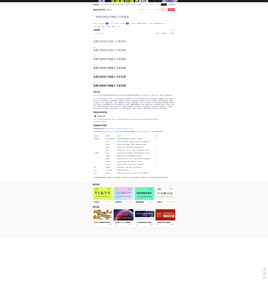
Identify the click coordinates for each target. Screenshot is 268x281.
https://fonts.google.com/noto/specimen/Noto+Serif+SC (118, 128)
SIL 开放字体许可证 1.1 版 (107, 131)
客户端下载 (171, 4)
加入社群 (164, 4)
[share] (158, 10)
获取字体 (171, 9)
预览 (157, 33)
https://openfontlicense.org (143, 131)
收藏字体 (163, 9)
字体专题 (127, 4)
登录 (159, 4)
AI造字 (117, 4)
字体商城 (139, 4)
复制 (107, 23)
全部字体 (106, 4)
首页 (102, 4)
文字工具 (133, 4)
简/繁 (172, 33)
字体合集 (112, 4)
